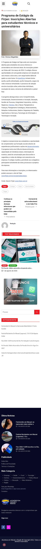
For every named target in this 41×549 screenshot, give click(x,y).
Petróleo (11, 105)
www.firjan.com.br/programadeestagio (14, 176)
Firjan (20, 186)
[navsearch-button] (26, 4)
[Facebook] (3, 527)
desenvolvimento (33, 146)
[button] (3, 4)
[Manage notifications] (4, 544)
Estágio (12, 186)
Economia (13, 265)
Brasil (4, 265)
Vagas (5, 191)
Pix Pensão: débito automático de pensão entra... (16, 268)
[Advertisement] (20, 386)
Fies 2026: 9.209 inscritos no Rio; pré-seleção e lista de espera (20, 341)
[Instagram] (8, 527)
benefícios (21, 78)
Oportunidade (29, 186)
